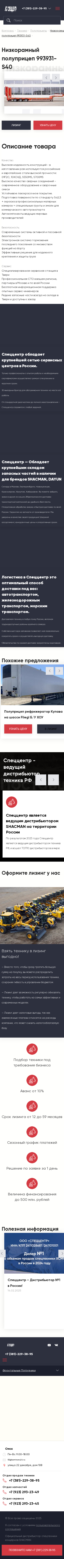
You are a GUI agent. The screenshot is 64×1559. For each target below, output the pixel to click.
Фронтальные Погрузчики (19, 1370)
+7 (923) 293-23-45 (24, 1503)
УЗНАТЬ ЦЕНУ (48, 125)
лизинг (51, 728)
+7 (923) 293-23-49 (24, 1492)
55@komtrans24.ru (16, 1460)
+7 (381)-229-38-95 (34, 8)
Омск (49, 8)
